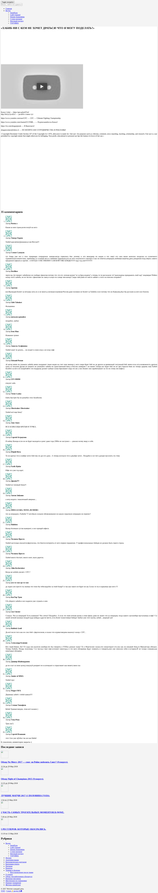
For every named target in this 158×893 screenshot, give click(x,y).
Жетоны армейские (13, 885)
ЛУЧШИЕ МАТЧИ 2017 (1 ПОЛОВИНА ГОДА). (25, 795)
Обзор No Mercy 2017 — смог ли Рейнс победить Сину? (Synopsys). (34, 762)
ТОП (3, 891)
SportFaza (14, 13)
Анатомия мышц (12, 860)
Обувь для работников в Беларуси (19, 877)
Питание (9, 866)
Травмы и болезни (13, 870)
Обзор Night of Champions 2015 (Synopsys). (22, 779)
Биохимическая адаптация (16, 862)
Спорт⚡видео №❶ (14, 891)
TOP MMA (14, 23)
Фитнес (9, 858)
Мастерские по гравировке (16, 881)
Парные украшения (13, 883)
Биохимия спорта (12, 864)
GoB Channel (15, 15)
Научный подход (16, 21)
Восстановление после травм (21, 872)
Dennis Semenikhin (17, 17)
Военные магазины (13, 879)
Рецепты (9, 868)
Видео (8, 11)
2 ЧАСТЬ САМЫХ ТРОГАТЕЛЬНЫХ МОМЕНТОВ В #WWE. (32, 812)
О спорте (9, 874)
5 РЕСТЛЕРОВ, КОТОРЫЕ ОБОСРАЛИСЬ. (23, 829)
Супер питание (16, 19)
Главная (9, 9)
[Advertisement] (70, 46)
